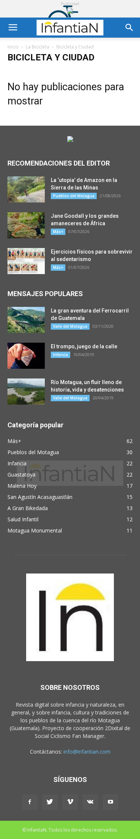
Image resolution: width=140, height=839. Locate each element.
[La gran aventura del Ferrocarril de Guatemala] (26, 320)
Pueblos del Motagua (73, 195)
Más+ (58, 231)
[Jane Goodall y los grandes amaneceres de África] (26, 225)
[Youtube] (110, 802)
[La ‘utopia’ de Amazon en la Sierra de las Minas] (26, 189)
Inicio (13, 47)
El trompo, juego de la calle (84, 346)
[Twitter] (50, 802)
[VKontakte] (90, 802)
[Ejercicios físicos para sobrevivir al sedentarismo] (26, 261)
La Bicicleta (37, 47)
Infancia (60, 354)
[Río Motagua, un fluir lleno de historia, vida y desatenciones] (26, 391)
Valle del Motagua (70, 326)
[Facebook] (29, 802)
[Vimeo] (70, 802)
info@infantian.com (87, 751)
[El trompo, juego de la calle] (26, 356)
